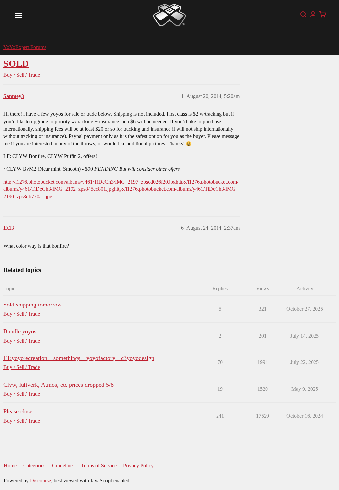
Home (10, 465)
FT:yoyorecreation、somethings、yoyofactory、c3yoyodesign (78, 358)
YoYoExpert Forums (24, 47)
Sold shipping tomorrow (32, 304)
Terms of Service (99, 465)
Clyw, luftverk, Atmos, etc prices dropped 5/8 (58, 384)
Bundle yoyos (19, 331)
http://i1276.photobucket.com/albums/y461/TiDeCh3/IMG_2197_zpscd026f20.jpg (89, 181)
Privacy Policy (138, 465)
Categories (34, 465)
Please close (17, 411)
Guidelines (63, 465)
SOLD (16, 64)
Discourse (40, 480)
